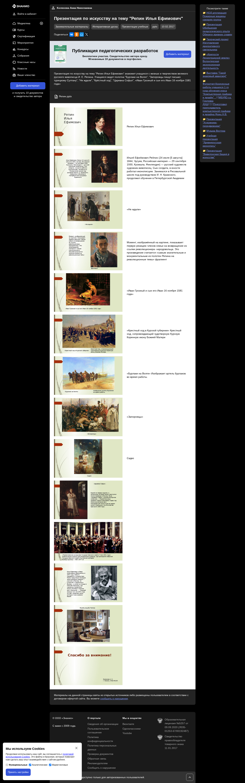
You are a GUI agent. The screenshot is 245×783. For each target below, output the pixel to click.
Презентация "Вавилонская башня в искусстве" (216, 154)
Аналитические (40, 765)
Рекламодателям (98, 763)
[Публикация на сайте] (42, 24)
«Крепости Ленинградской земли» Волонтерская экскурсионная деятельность (216, 61)
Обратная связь (97, 758)
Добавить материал (27, 85)
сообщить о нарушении (114, 698)
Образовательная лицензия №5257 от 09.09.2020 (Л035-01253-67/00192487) (177, 725)
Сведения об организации (103, 724)
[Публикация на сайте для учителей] (60, 54)
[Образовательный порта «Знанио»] (19, 7)
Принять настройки (18, 772)
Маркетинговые (60, 765)
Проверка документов (100, 754)
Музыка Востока (215, 131)
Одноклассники (131, 728)
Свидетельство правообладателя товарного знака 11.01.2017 (175, 742)
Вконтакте (128, 724)
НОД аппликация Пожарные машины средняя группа (215, 16)
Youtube (127, 733)
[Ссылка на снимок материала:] (88, 126)
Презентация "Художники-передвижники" (212, 122)
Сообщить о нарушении (102, 767)
